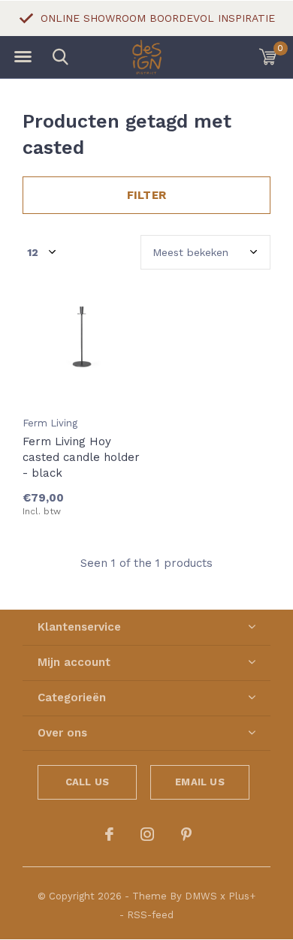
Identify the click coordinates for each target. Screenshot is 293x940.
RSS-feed (150, 914)
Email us (199, 782)
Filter (146, 195)
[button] (22, 57)
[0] (267, 56)
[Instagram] (147, 834)
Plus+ (241, 896)
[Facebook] (109, 834)
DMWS (201, 896)
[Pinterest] (186, 834)
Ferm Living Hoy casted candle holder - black (81, 457)
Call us (87, 782)
